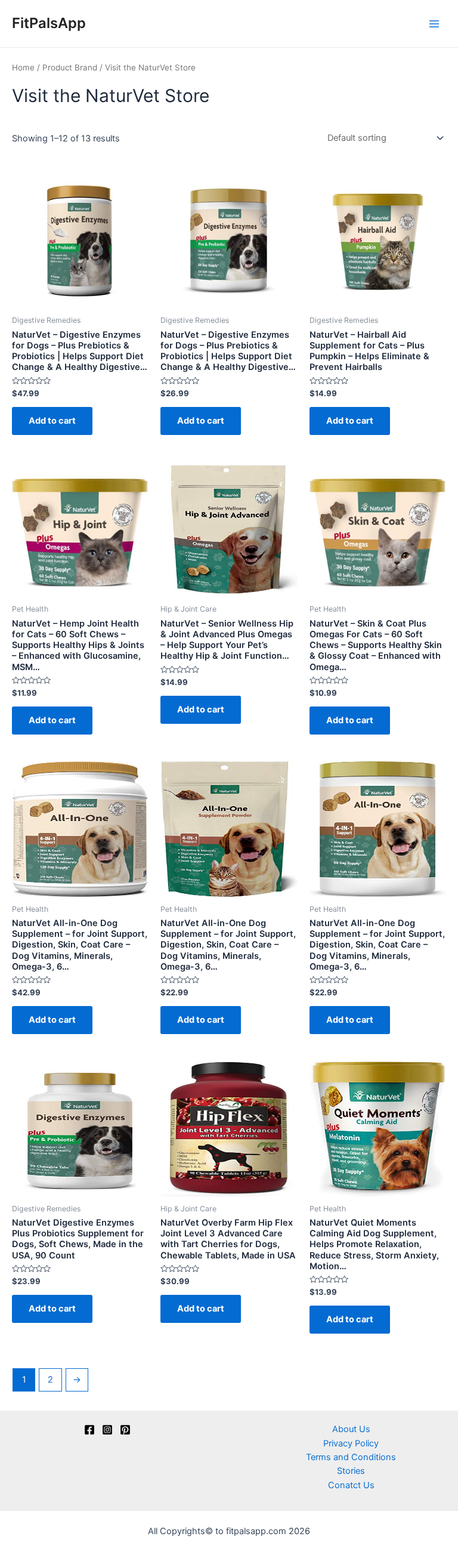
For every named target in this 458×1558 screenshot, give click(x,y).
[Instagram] (107, 1429)
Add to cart (52, 420)
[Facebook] (89, 1429)
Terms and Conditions (351, 1457)
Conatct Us (351, 1485)
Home (23, 67)
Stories (351, 1471)
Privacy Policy (351, 1443)
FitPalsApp (49, 23)
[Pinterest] (125, 1429)
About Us (351, 1429)
